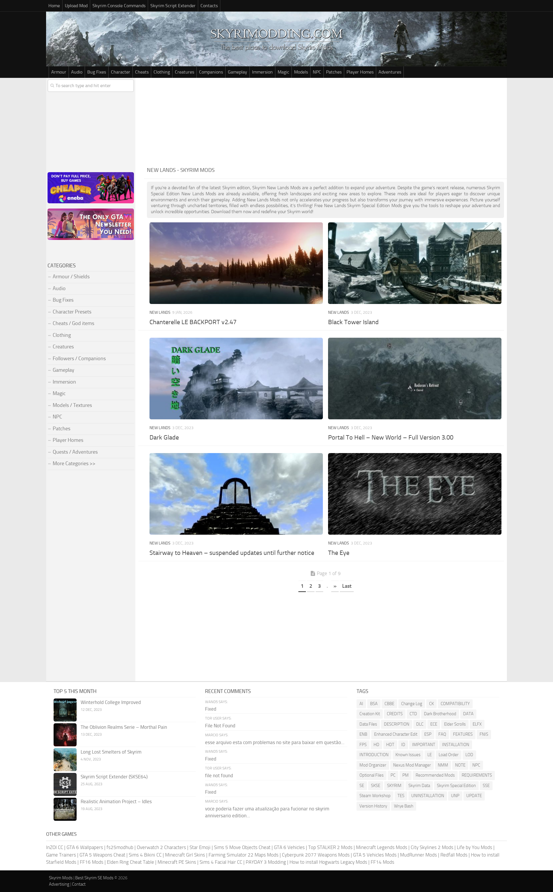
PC (393, 775)
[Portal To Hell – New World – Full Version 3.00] (414, 378)
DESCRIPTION (396, 724)
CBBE (389, 703)
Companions (211, 72)
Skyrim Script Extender (173, 5)
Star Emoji (200, 847)
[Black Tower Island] (414, 263)
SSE (486, 785)
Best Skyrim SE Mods (94, 877)
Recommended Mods (435, 775)
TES (400, 795)
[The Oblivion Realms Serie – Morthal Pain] (65, 734)
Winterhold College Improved (111, 702)
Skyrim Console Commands (118, 5)
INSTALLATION (455, 744)
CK (431, 703)
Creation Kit (369, 713)
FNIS (484, 734)
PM (405, 775)
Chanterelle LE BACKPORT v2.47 (192, 322)
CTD (413, 713)
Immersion (262, 72)
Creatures (184, 72)
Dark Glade (164, 437)
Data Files (368, 724)
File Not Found (220, 725)
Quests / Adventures (75, 452)
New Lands (160, 312)
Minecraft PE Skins (177, 862)
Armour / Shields (71, 276)
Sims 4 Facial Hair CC (221, 862)
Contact (79, 884)
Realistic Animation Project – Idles (116, 801)
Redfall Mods (453, 855)
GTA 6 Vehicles (289, 847)
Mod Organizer (372, 765)
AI (361, 703)
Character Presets (72, 312)
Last (346, 586)
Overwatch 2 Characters (161, 847)
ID (403, 744)
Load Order (449, 754)
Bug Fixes (96, 72)
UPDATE (474, 795)
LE (429, 754)
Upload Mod (76, 5)
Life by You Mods (474, 847)
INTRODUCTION (374, 754)
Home (54, 5)
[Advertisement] (325, 121)
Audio (76, 72)
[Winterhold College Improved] (65, 710)
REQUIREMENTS (477, 775)
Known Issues (408, 754)
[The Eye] (414, 494)
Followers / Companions (79, 358)
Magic (283, 72)
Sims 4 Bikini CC (145, 855)
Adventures (389, 72)
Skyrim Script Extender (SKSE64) (114, 777)
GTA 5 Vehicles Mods (375, 855)
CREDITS (395, 713)
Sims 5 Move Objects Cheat (242, 847)
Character (120, 72)
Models (301, 72)
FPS (363, 744)
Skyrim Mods (61, 877)
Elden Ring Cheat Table (130, 862)
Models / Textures (72, 405)
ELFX (477, 724)
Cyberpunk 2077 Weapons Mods (316, 855)
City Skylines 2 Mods (432, 847)
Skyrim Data (419, 785)
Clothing (162, 72)
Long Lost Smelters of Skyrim (111, 752)
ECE (433, 724)
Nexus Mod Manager (412, 765)
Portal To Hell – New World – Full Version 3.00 (390, 437)
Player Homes (360, 72)
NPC (317, 72)
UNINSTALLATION (427, 795)
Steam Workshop (375, 795)
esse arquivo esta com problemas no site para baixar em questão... (274, 742)
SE (361, 785)
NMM (443, 765)
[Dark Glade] (236, 378)
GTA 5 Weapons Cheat (102, 855)
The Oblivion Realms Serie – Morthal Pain (124, 727)
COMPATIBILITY (455, 703)
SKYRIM (394, 785)
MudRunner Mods (418, 855)
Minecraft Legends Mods (381, 847)
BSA (374, 703)
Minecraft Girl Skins (185, 855)
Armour (58, 72)
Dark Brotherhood (440, 713)
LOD (469, 754)
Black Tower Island (353, 322)
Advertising (59, 884)
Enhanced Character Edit (395, 734)
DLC (419, 724)
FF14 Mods (382, 862)
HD (376, 744)
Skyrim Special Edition (456, 785)
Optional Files (371, 775)
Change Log (411, 703)
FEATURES (463, 734)
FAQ (442, 734)
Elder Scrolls (455, 724)
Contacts (209, 5)
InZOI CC (54, 847)
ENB (363, 734)
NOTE (460, 765)
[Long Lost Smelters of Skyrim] (65, 759)
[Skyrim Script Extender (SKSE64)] (65, 784)
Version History (373, 806)
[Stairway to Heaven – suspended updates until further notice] (236, 494)
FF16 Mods (91, 862)
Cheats (142, 72)
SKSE (375, 785)
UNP (455, 795)
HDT (390, 744)
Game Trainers (61, 855)
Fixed (210, 709)
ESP (427, 734)
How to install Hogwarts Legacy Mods (328, 862)
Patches (334, 72)
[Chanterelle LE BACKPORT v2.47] (236, 263)
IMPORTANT (423, 744)
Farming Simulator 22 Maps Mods (244, 855)
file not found (219, 775)
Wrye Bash (403, 806)
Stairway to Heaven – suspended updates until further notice (231, 553)
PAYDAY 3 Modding (266, 862)
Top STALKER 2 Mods (330, 847)
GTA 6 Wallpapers (85, 847)
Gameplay (237, 72)
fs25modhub (120, 847)
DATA (468, 713)
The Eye (338, 553)
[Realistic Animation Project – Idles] (65, 809)
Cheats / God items (73, 323)
